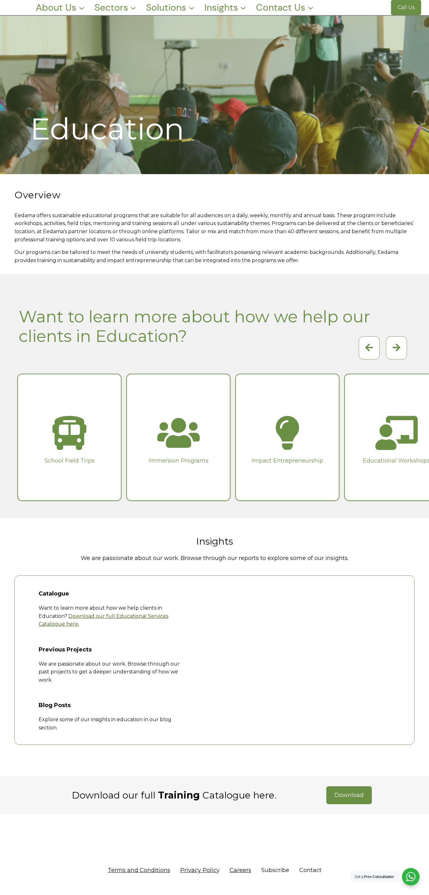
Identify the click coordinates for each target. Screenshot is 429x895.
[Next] (369, 348)
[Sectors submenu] (133, 7)
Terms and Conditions (139, 870)
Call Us (406, 7)
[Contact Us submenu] (310, 7)
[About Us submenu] (81, 7)
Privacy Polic (198, 870)
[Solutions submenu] (191, 7)
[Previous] (396, 348)
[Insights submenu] (243, 7)
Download (349, 795)
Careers (240, 870)
